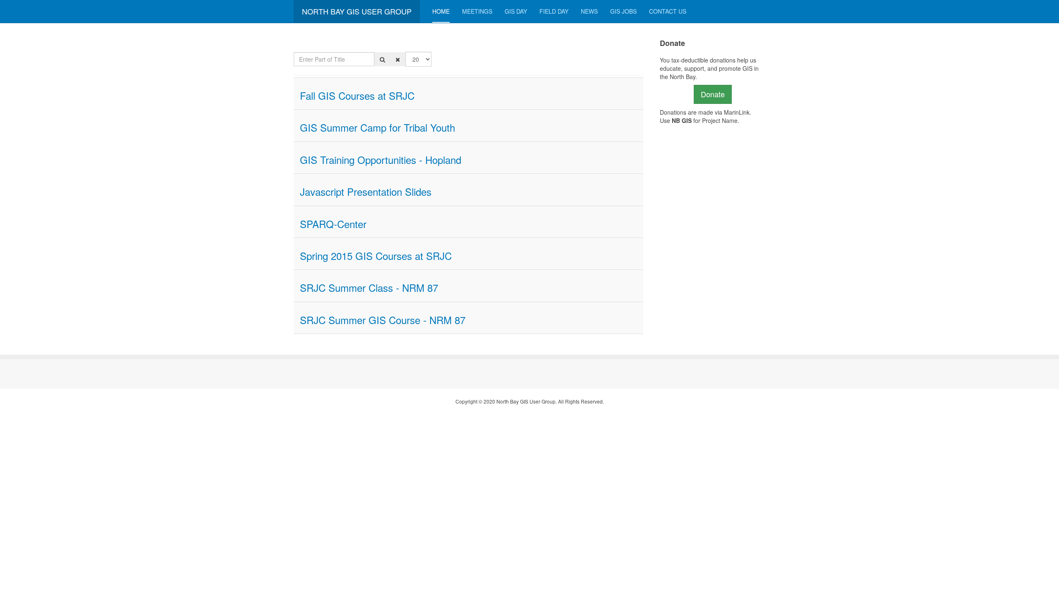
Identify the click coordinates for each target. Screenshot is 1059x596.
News (589, 11)
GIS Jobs (623, 11)
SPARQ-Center (333, 223)
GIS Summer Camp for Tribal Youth (377, 127)
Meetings (477, 11)
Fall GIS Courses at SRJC (357, 95)
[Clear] (397, 59)
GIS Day (516, 11)
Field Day (553, 11)
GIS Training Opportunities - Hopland (380, 159)
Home (441, 11)
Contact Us (667, 11)
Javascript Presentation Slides (365, 191)
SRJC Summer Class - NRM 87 (369, 287)
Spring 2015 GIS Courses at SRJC (376, 255)
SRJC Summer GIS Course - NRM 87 (382, 319)
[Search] (382, 59)
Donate (713, 94)
